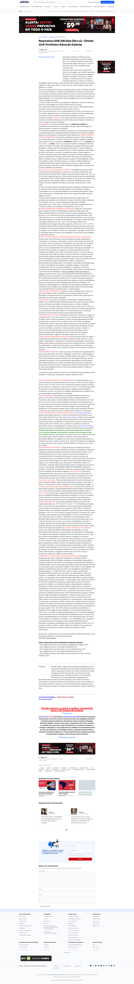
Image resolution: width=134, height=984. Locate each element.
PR (92, 11)
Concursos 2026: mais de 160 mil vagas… (67, 793)
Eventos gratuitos (94, 2)
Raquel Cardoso (62, 795)
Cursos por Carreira (73, 930)
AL (52, 11)
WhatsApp (47, 921)
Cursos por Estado (72, 932)
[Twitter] (111, 966)
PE (87, 11)
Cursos (56, 6)
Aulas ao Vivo (96, 921)
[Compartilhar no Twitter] (88, 51)
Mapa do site (78, 965)
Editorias (45, 37)
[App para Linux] (93, 966)
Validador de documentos (25, 925)
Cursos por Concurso (73, 928)
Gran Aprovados (72, 6)
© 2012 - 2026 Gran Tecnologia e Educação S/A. (33, 966)
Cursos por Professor (73, 935)
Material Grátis (96, 918)
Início (40, 37)
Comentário (42, 871)
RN (96, 11)
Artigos (63, 6)
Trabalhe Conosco (23, 932)
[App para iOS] (96, 966)
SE (109, 11)
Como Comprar (23, 921)
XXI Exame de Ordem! (70, 710)
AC (50, 11)
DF (64, 11)
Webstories (111, 6)
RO (99, 11)
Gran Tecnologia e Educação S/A (57, 974)
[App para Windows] (90, 966)
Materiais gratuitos (99, 6)
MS (77, 11)
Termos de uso (67, 965)
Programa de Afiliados (24, 930)
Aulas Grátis (96, 923)
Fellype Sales (42, 795)
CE (62, 11)
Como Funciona (23, 918)
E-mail (41, 894)
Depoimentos (96, 916)
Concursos (47, 6)
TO (113, 11)
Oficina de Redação (73, 937)
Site (40, 900)
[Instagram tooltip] (103, 966)
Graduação (71, 923)
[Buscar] (34, 2)
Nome (40, 889)
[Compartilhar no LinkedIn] (90, 51)
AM (55, 11)
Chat (46, 918)
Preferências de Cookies (25, 935)
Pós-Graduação (72, 925)
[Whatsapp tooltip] (106, 966)
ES (67, 11)
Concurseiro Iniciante (86, 6)
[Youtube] (101, 966)
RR (101, 11)
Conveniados (22, 928)
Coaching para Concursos (74, 918)
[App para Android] (98, 966)
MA (72, 11)
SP (111, 11)
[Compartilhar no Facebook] (86, 51)
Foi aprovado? (50, 932)
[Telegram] (114, 966)
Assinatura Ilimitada (107, 2)
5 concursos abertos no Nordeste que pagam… (46, 793)
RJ (94, 11)
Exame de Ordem (72, 921)
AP (57, 11)
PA (82, 11)
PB (85, 11)
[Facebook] (109, 966)
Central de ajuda (49, 916)
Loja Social (21, 923)
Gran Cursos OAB (53, 37)
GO (69, 11)
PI (89, 11)
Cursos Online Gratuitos (74, 939)
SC (106, 11)
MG (75, 11)
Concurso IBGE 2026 (36, 6)
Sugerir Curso (96, 925)
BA (59, 11)
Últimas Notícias (24, 6)
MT (80, 11)
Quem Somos (22, 916)
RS (104, 11)
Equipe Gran (44, 49)
